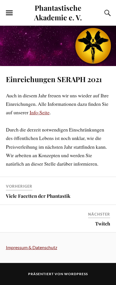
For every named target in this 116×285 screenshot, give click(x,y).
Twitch (102, 223)
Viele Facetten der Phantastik (38, 196)
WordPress (76, 274)
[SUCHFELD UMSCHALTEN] (106, 13)
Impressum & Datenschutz (31, 247)
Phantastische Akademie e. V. (58, 12)
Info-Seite (40, 112)
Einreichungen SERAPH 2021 (54, 79)
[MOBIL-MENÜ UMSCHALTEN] (9, 13)
